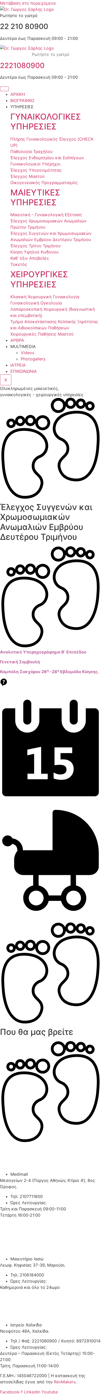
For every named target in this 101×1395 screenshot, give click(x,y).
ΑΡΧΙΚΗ (17, 94)
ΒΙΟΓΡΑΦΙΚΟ (22, 100)
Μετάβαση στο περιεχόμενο (28, 3)
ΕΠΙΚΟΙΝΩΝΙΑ (23, 371)
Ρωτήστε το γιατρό (50, 54)
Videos (27, 352)
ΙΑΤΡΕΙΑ (18, 365)
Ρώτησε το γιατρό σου (50, 690)
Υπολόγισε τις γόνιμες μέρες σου (50, 803)
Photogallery (33, 358)
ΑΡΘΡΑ (17, 340)
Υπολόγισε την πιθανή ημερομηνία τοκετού (50, 915)
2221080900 (22, 65)
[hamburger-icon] (4, 88)
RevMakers (64, 1381)
